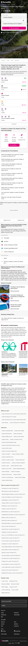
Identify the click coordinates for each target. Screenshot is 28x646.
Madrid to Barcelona (6, 592)
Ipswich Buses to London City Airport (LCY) (10, 549)
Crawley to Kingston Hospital (17, 454)
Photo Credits (4, 633)
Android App (17, 631)
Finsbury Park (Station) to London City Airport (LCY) (12, 497)
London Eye (4, 351)
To (2, 21)
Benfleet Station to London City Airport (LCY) (11, 511)
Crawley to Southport (6, 454)
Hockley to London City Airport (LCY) (9, 508)
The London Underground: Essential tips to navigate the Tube (17, 296)
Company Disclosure (23, 640)
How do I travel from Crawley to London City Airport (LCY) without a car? (12, 174)
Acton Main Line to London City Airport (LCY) (11, 558)
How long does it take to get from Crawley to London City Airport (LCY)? (12, 179)
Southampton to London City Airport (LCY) (10, 488)
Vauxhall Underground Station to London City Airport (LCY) (13, 494)
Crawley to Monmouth (19, 459)
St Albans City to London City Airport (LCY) (10, 561)
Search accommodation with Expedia (10, 32)
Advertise (16, 623)
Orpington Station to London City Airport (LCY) (11, 503)
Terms (13, 643)
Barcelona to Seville (15, 584)
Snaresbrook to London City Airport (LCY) (10, 543)
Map (12, 60)
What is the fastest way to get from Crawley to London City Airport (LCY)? (12, 160)
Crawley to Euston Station (18, 436)
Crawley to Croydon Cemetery (8, 459)
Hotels (2, 612)
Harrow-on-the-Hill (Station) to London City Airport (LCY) (13, 535)
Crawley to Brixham (5, 471)
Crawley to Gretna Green (7, 474)
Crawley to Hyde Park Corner (7, 457)
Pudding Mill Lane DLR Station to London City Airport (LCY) (13, 514)
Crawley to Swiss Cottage (20, 477)
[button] (14, 28)
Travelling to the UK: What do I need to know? (17, 287)
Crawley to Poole (5, 439)
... (12, 336)
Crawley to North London (7, 448)
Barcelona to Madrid (6, 584)
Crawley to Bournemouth (7, 433)
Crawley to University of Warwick (18, 462)
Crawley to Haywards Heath (7, 430)
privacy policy (15, 48)
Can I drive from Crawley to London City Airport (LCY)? (12, 193)
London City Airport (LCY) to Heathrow (17, 422)
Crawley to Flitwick (17, 474)
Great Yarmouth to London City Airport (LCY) (11, 529)
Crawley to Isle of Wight (19, 430)
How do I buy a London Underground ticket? (16, 305)
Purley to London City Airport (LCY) (9, 526)
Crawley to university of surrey (16, 439)
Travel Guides (16, 614)
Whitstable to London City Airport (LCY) (10, 505)
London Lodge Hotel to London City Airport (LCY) (11, 567)
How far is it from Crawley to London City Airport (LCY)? (11, 169)
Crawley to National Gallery (7, 480)
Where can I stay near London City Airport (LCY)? (11, 198)
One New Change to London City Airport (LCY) (11, 555)
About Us (3, 621)
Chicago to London (13, 586)
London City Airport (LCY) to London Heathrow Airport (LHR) (14, 413)
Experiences (3, 614)
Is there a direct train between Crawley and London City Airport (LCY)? (11, 164)
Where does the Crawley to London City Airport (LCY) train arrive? (12, 188)
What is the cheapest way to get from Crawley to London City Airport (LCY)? (12, 155)
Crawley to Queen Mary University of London (11, 445)
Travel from (5, 15)
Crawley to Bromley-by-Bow (16, 465)
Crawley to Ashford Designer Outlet (9, 442)
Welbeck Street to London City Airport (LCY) (10, 538)
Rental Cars (16, 612)
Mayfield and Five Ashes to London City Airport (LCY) (12, 573)
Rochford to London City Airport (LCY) (9, 520)
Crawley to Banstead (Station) (19, 468)
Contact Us (16, 625)
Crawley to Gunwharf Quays (7, 477)
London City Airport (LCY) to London (9, 416)
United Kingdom (13, 325)
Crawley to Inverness (6, 462)
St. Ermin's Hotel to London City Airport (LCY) (11, 540)
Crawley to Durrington (15, 471)
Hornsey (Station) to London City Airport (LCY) (11, 564)
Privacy (10, 643)
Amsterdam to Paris (13, 581)
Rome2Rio (3, 388)
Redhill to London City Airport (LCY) (9, 517)
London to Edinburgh (6, 589)
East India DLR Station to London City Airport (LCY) (12, 523)
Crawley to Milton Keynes (7, 436)
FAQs (8, 60)
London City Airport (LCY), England (12, 23)
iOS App (4, 631)
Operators (17, 60)
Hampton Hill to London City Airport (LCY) (10, 570)
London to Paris (5, 581)
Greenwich (6, 325)
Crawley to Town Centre (6, 468)
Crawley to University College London (9, 451)
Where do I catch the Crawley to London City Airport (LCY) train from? (12, 183)
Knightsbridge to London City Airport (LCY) (10, 500)
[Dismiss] (25, 46)
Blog (2, 616)
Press (15, 621)
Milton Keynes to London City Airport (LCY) (10, 491)
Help (2, 625)
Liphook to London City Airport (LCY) (9, 552)
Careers (2, 623)
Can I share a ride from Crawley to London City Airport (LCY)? (12, 319)
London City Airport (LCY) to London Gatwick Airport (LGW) (14, 419)
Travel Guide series (11, 270)
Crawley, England (7, 17)
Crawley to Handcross (17, 433)
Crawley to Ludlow (5, 465)
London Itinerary (5, 422)
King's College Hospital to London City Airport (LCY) (12, 546)
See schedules (13, 145)
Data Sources (16, 633)
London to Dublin (15, 589)
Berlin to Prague (5, 586)
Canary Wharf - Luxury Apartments (7, 374)
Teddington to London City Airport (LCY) (10, 532)
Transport (3, 60)
